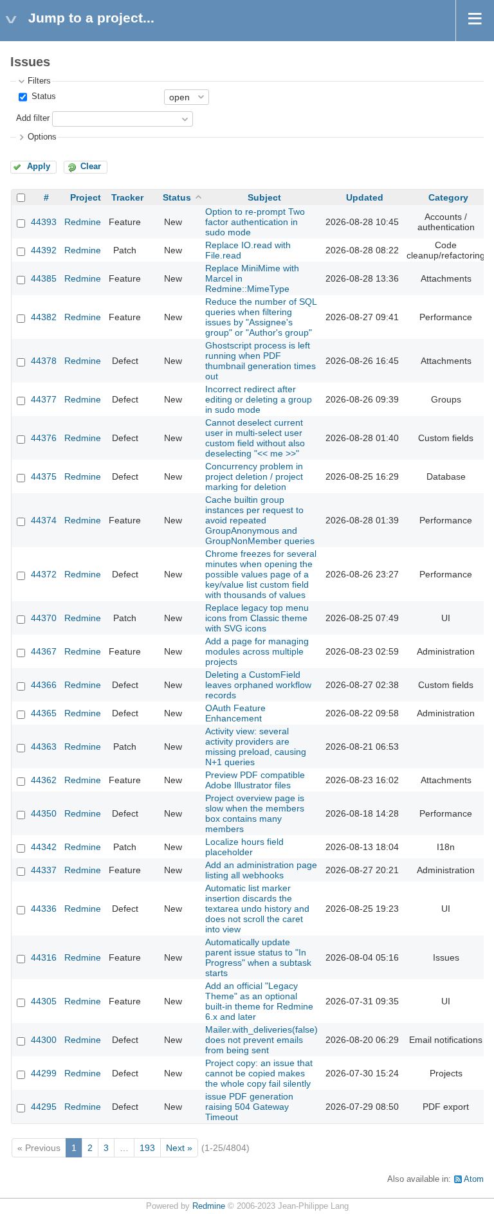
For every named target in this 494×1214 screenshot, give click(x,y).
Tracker (127, 197)
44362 (44, 780)
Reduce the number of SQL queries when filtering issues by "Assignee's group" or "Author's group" (260, 317)
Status (42, 96)
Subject (264, 197)
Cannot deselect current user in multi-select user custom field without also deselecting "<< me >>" (255, 437)
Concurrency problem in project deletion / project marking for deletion (254, 476)
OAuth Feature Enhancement (235, 713)
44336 (44, 908)
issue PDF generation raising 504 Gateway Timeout (249, 1106)
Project (85, 197)
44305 (44, 1001)
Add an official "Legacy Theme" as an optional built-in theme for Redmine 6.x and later (259, 1001)
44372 (44, 574)
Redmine (82, 222)
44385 (44, 278)
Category (448, 197)
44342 (44, 847)
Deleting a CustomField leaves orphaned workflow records (258, 684)
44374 (44, 520)
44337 (44, 870)
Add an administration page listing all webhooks (261, 870)
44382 (44, 317)
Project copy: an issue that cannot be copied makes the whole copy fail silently (259, 1073)
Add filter (33, 118)
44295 (44, 1106)
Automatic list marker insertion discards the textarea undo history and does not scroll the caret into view (257, 908)
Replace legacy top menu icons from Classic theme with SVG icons (257, 617)
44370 (44, 618)
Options (42, 136)
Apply (38, 166)
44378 (44, 361)
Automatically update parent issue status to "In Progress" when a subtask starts (258, 957)
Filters (39, 81)
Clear (90, 166)
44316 (44, 957)
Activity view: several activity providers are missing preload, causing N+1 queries (255, 746)
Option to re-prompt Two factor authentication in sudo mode (255, 221)
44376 (44, 438)
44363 (44, 746)
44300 (44, 1040)
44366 (44, 685)
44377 (44, 399)
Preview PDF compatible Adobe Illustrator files (255, 780)
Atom (474, 1179)
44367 (44, 651)
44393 (44, 222)
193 (147, 1148)
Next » (179, 1148)
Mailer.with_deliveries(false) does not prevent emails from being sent (261, 1039)
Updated (364, 197)
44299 (44, 1073)
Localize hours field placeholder (244, 847)
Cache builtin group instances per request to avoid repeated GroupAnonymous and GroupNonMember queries (260, 520)
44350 (44, 813)
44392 (44, 250)
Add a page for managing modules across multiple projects (257, 651)
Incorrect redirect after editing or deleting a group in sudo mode (258, 399)
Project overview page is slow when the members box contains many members (254, 813)
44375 (44, 476)
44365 (44, 713)
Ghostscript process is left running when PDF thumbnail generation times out (260, 360)
